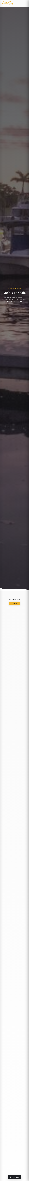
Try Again (14, 603)
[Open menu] (25, 3)
